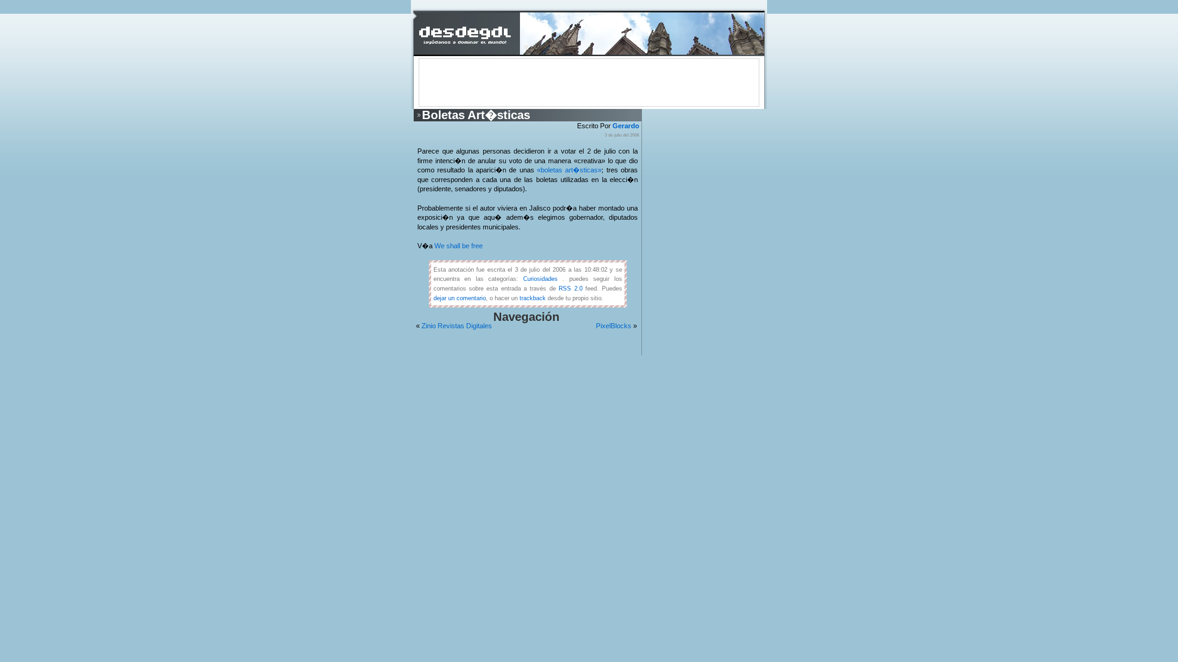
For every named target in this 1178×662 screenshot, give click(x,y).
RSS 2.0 (570, 288)
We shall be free (458, 246)
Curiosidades (540, 278)
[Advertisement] (589, 82)
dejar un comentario (459, 298)
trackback (533, 298)
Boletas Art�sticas (476, 115)
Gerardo (625, 126)
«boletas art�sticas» (569, 170)
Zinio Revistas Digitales (457, 326)
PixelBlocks (613, 326)
